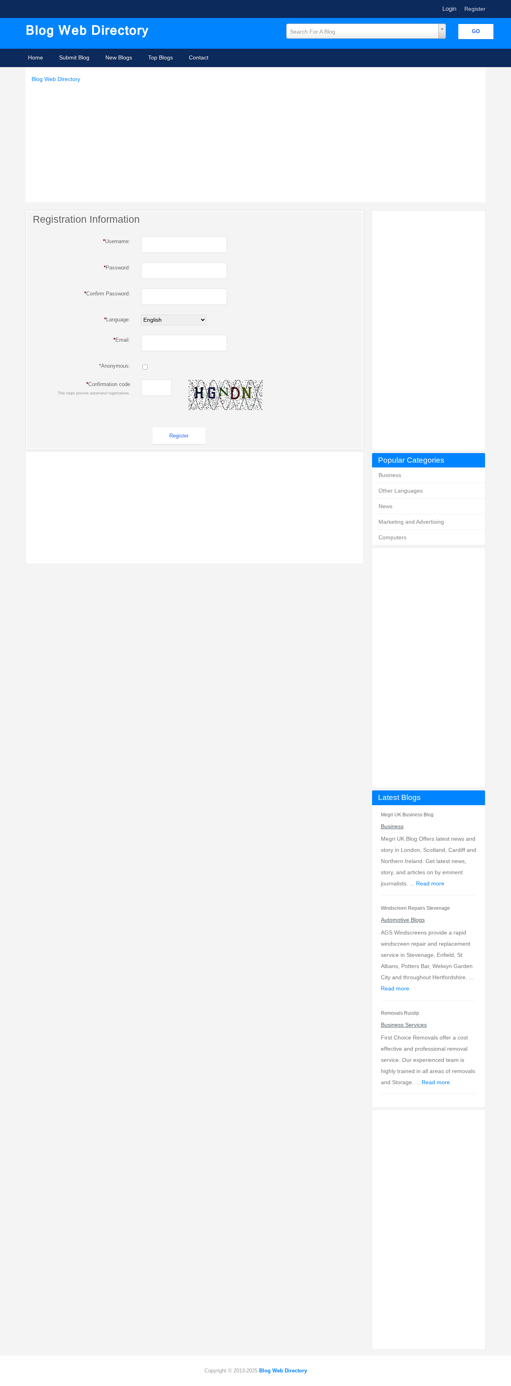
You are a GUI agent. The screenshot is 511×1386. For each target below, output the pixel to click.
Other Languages (400, 490)
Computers (392, 537)
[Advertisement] (257, 140)
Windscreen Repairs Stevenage (415, 908)
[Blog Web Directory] (88, 31)
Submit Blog (74, 57)
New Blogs (118, 57)
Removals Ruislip (400, 1013)
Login (449, 8)
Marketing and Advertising (411, 522)
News (385, 506)
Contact (198, 57)
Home (35, 57)
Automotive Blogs (403, 920)
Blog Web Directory (56, 79)
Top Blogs (160, 57)
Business (389, 475)
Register (474, 9)
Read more (430, 883)
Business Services (404, 1025)
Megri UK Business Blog (407, 815)
